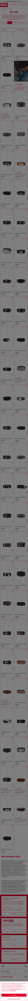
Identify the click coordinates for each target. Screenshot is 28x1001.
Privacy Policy (5, 990)
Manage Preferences (16, 989)
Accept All (14, 995)
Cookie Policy (13, 990)
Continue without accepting (14, 999)
